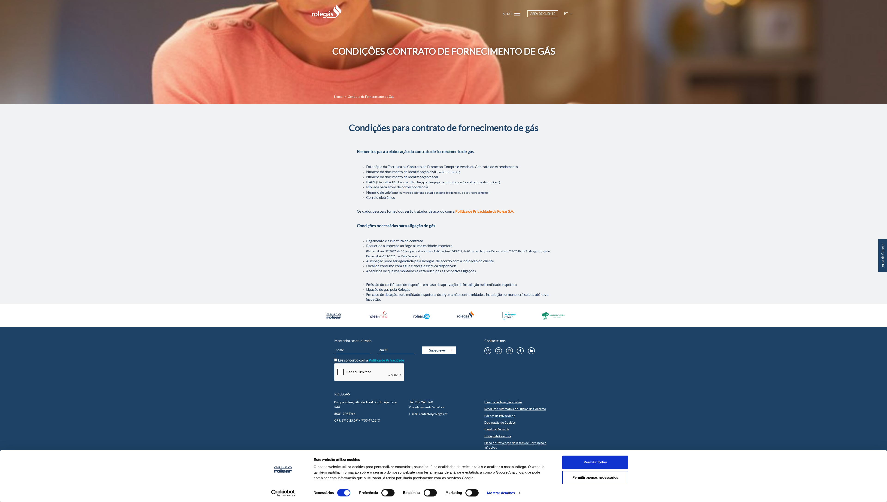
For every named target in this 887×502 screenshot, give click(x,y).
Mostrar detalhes (501, 493)
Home (338, 96)
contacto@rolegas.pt (433, 414)
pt (566, 13)
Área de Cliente (542, 13)
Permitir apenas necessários (595, 477)
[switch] (388, 492)
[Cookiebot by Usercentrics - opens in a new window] (283, 493)
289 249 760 (424, 402)
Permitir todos (595, 462)
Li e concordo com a (371, 360)
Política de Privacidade (386, 360)
